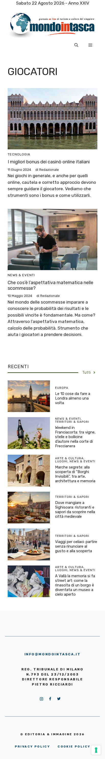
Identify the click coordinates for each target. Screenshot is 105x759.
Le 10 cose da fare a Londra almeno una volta (72, 398)
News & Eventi (21, 275)
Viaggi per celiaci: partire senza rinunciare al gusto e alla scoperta (76, 546)
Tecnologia (19, 154)
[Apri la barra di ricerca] (76, 45)
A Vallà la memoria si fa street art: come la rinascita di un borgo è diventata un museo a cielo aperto (75, 585)
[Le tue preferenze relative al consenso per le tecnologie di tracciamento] (96, 750)
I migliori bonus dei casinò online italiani (49, 162)
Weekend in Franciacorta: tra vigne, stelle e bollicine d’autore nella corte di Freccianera (75, 436)
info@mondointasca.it (52, 654)
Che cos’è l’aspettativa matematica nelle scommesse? (50, 285)
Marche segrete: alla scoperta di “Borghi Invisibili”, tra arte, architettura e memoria (75, 474)
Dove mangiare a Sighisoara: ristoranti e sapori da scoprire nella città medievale (75, 509)
